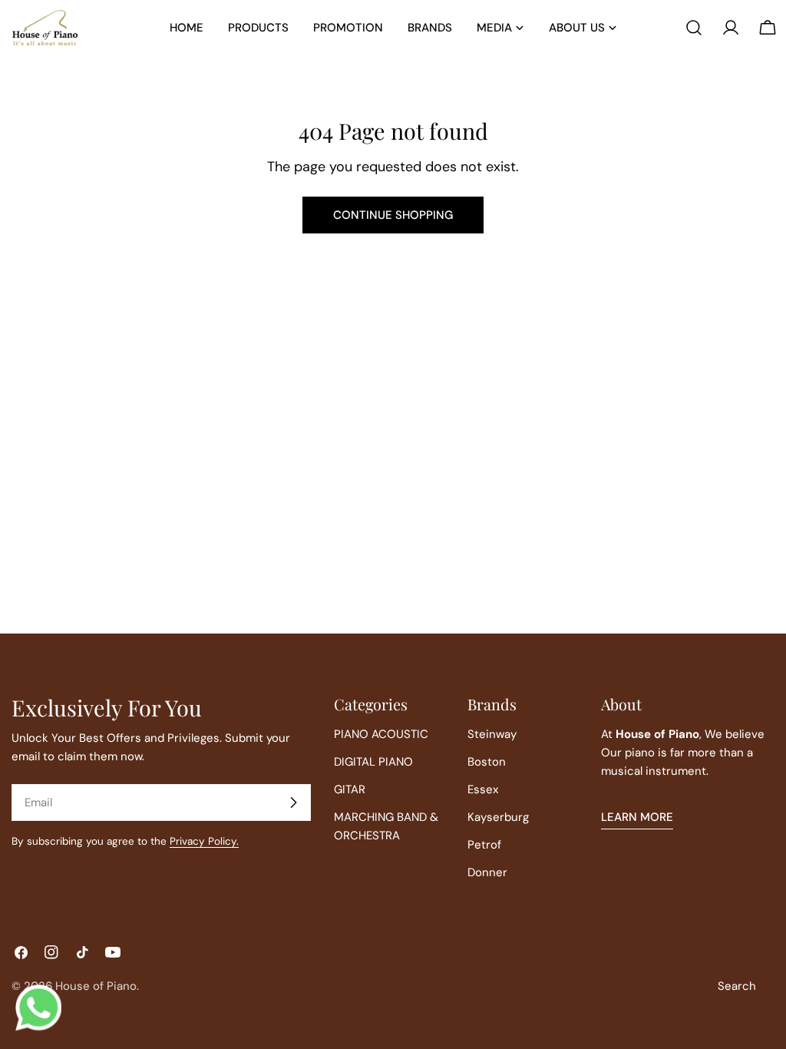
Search (737, 986)
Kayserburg (498, 817)
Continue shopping (393, 215)
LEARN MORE (637, 817)
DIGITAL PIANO (373, 761)
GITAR (349, 789)
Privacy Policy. (204, 841)
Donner (487, 872)
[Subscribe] (293, 802)
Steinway (492, 734)
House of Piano (96, 986)
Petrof (484, 844)
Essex (482, 789)
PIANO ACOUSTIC (381, 734)
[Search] (694, 27)
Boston (486, 761)
